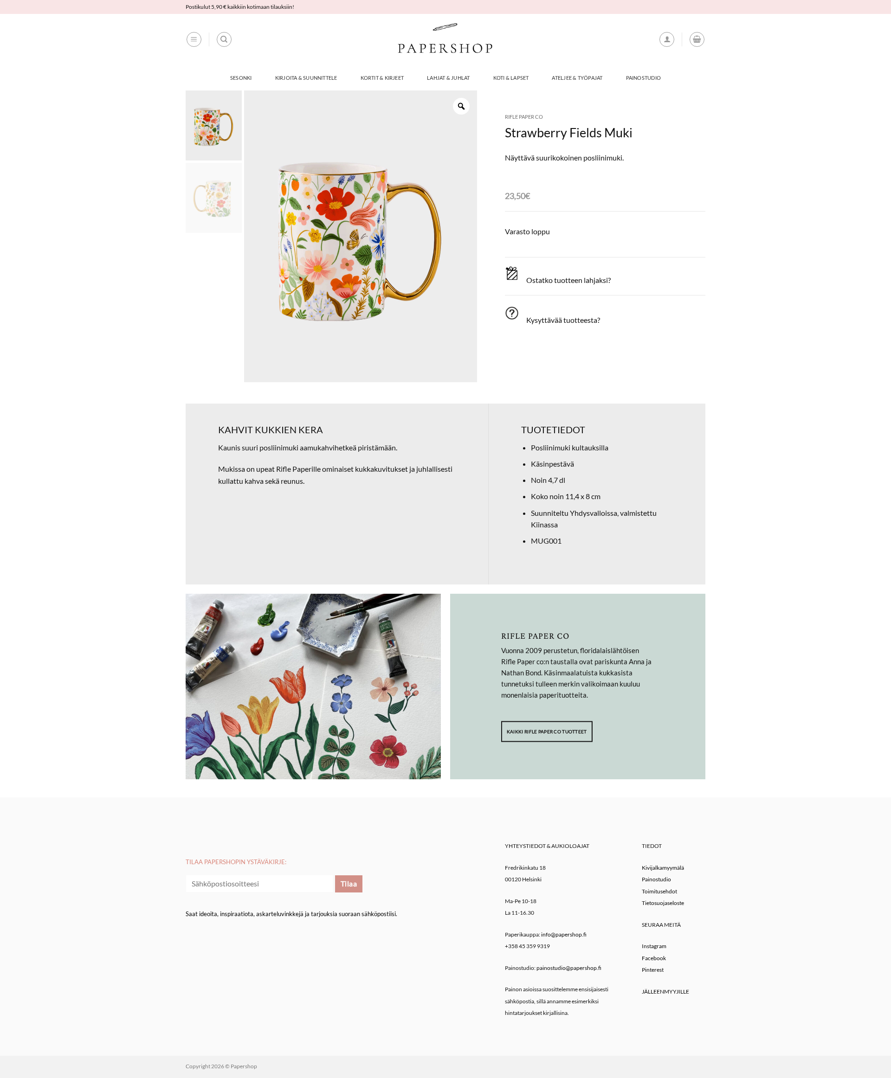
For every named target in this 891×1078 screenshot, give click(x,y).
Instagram (654, 946)
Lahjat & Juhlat (448, 78)
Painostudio (643, 78)
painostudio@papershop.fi (568, 967)
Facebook (654, 958)
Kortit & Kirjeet (382, 78)
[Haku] (224, 39)
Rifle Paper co (524, 117)
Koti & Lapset (511, 78)
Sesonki (241, 78)
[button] (194, 39)
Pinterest (653, 969)
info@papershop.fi (564, 934)
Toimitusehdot (659, 891)
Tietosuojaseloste (663, 902)
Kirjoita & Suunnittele (306, 78)
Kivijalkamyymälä (663, 867)
